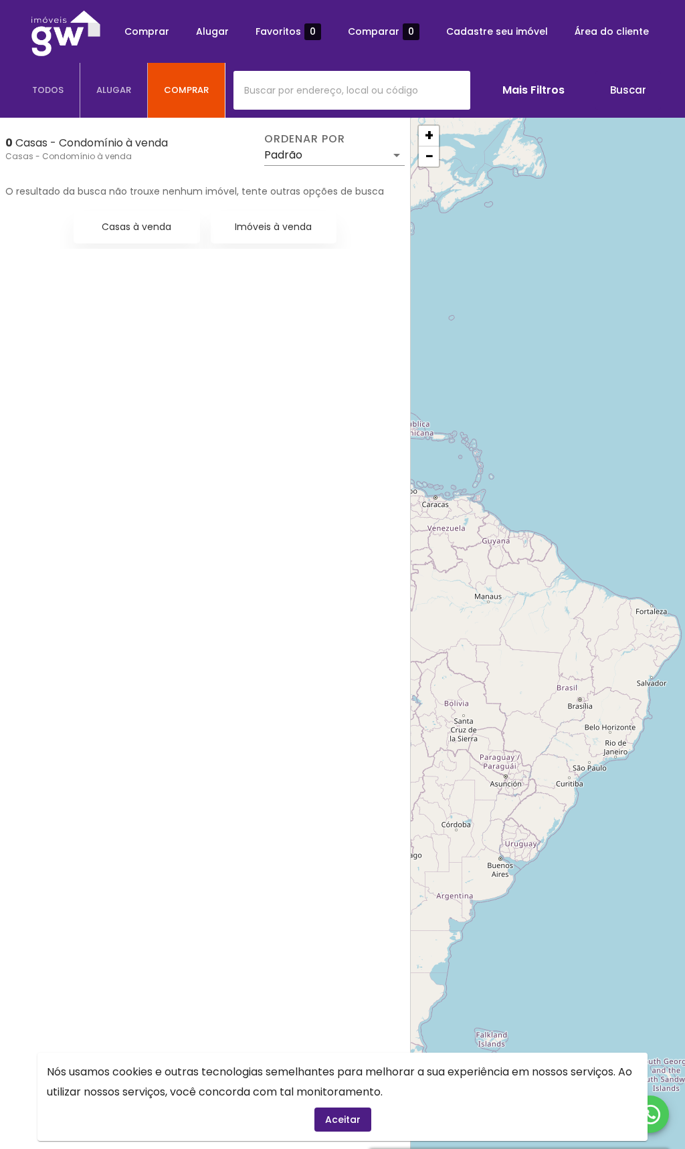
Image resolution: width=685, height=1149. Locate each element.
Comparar (381, 32)
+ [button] (429, 136)
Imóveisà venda (273, 226)
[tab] (48, 90)
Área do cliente (612, 31)
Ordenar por (304, 139)
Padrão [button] (283, 155)
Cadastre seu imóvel (497, 31)
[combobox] (351, 90)
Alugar (212, 31)
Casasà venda (136, 226)
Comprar (146, 31)
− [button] (429, 156)
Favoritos (286, 32)
